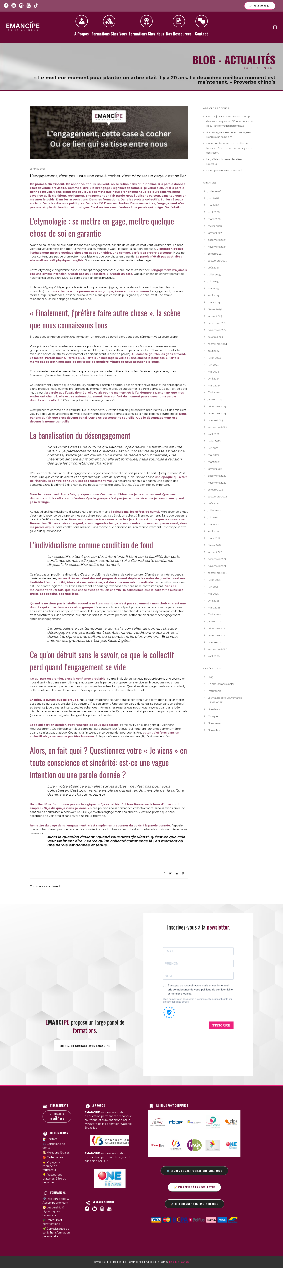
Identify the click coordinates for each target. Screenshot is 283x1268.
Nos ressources (179, 34)
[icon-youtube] (28, 5)
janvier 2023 (215, 468)
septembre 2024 (217, 343)
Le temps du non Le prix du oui (224, 170)
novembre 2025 (217, 246)
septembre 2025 (217, 260)
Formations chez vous (109, 34)
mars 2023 (214, 461)
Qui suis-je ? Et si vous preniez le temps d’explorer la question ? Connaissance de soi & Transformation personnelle (229, 121)
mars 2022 (214, 538)
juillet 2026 (214, 191)
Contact (201, 34)
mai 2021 (213, 593)
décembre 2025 (217, 239)
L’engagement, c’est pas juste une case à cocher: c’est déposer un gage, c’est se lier (108, 176)
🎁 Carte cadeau (53, 1157)
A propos (81, 34)
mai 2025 (213, 288)
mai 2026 (213, 205)
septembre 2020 (217, 649)
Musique (213, 716)
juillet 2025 (214, 274)
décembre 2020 (217, 628)
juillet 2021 (214, 579)
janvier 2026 (215, 232)
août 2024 (213, 350)
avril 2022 (213, 531)
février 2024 (215, 392)
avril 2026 (214, 212)
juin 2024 (213, 364)
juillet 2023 (214, 441)
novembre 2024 (217, 330)
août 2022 (213, 503)
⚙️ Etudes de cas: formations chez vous (194, 1171)
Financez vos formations (57, 1116)
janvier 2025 (215, 316)
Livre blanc (214, 709)
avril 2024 (213, 378)
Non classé (214, 723)
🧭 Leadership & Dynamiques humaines (53, 1211)
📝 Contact (50, 1139)
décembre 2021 (217, 559)
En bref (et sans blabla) (221, 683)
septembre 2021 (217, 572)
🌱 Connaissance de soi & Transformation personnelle (56, 1232)
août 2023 (213, 434)
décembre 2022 (217, 475)
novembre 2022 (217, 482)
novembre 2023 (217, 413)
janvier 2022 (215, 552)
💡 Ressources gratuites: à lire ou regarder (54, 1178)
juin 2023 (213, 448)
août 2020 (214, 656)
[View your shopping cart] (275, 28)
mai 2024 (213, 371)
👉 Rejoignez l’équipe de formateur (51, 1166)
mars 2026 (214, 219)
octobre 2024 (215, 337)
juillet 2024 (214, 357)
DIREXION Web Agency (178, 1262)
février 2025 (215, 309)
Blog (210, 677)
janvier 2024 (215, 399)
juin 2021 (213, 586)
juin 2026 (213, 198)
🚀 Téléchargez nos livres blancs (194, 1204)
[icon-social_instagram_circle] (21, 5)
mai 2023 (213, 455)
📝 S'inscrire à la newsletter (194, 1187)
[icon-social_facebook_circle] (6, 5)
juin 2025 (213, 281)
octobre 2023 (215, 420)
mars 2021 (214, 607)
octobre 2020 (215, 642)
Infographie (214, 690)
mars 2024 (214, 385)
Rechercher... (262, 5)
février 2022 (215, 545)
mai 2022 (213, 524)
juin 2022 (213, 517)
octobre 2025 (215, 253)
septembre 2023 (217, 427)
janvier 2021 (215, 621)
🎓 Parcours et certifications (52, 1222)
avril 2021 (213, 600)
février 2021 (214, 614)
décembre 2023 (217, 406)
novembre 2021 (217, 566)
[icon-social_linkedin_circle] (13, 5)
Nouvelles (213, 730)
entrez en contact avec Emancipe (85, 1045)
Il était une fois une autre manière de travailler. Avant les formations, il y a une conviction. (229, 148)
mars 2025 (214, 302)
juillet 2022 (214, 510)
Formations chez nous (146, 34)
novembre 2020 (217, 635)
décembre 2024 (217, 323)
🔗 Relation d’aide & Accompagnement (56, 1200)
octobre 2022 (215, 489)
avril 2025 (213, 295)
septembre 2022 (217, 496)
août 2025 (213, 267)
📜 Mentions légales (56, 1152)
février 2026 (215, 226)
